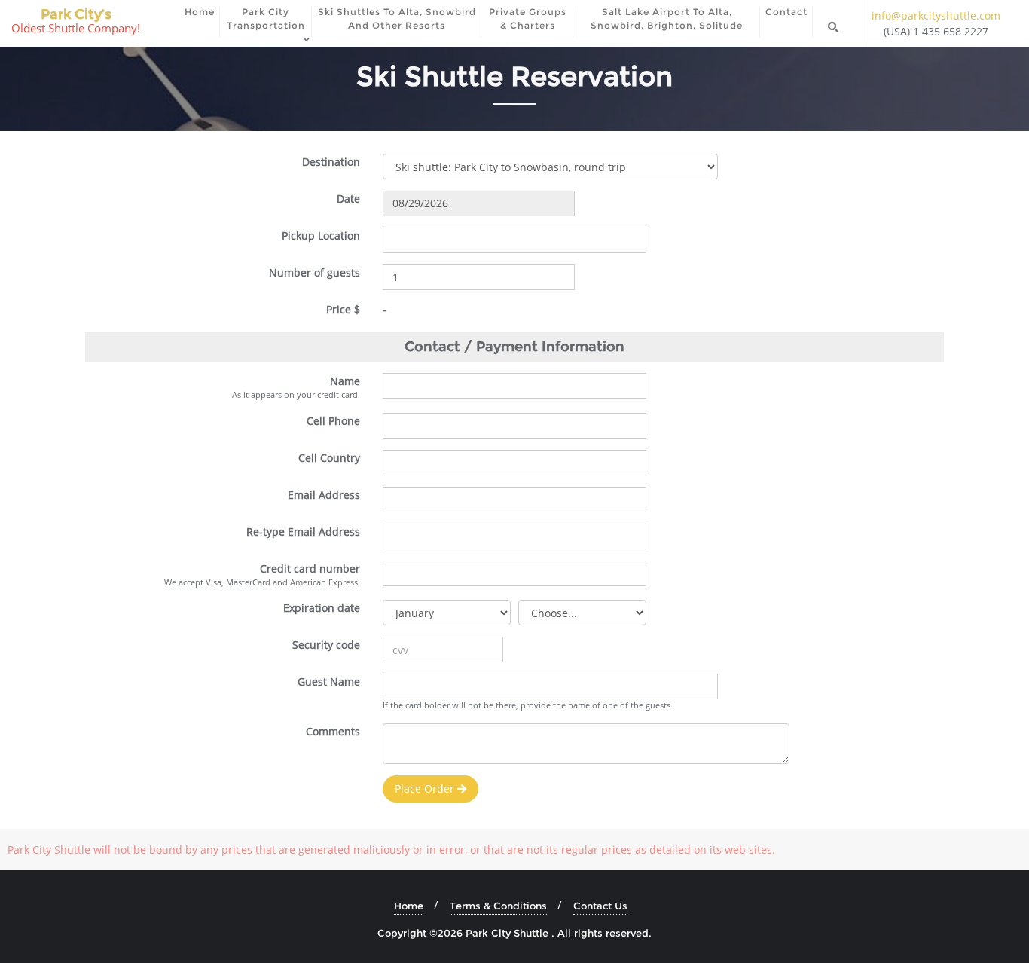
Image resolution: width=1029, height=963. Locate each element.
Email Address (324, 495)
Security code (326, 644)
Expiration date (321, 608)
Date (348, 198)
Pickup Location (321, 235)
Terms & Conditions (498, 906)
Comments (333, 731)
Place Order (426, 788)
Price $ (343, 309)
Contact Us (600, 906)
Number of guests (314, 272)
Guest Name (329, 681)
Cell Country (329, 458)
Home (408, 906)
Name (345, 381)
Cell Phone (333, 421)
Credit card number (310, 568)
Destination (331, 161)
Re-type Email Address (303, 531)
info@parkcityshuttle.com (936, 15)
